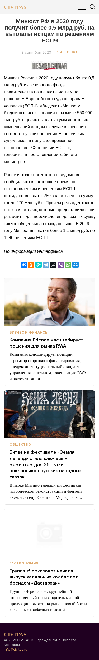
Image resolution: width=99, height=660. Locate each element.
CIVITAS (15, 7)
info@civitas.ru (15, 649)
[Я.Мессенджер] (38, 265)
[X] (53, 265)
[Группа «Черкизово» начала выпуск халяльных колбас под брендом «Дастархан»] (49, 533)
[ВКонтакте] (24, 265)
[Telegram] (46, 265)
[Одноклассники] (31, 265)
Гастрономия (24, 563)
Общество (66, 52)
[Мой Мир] (75, 265)
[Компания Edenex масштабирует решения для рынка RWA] (49, 302)
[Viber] (61, 265)
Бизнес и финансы (29, 332)
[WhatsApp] (68, 265)
